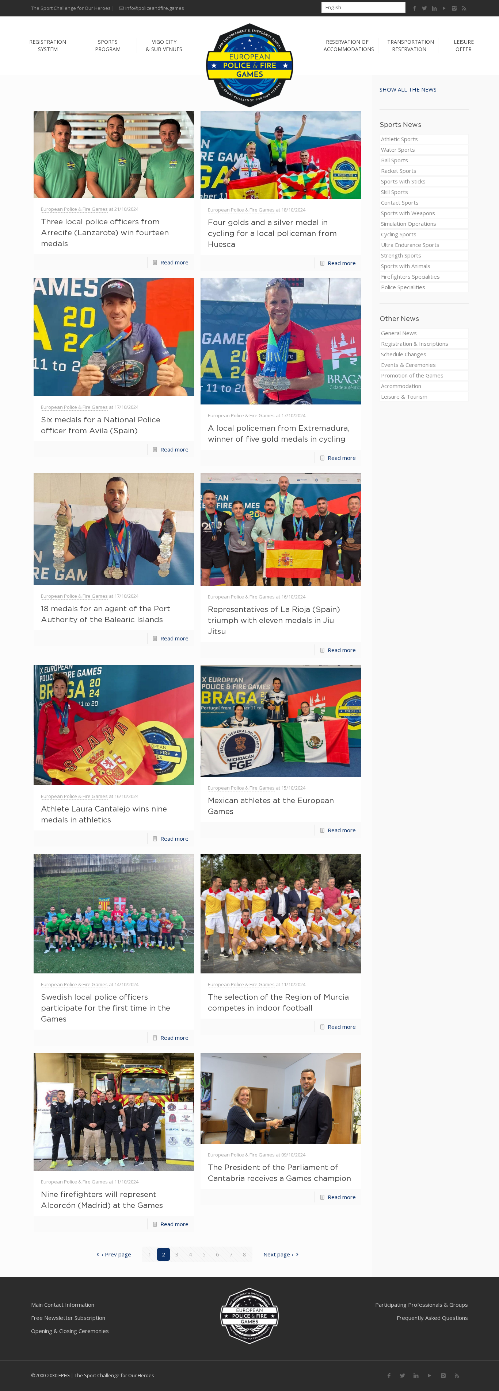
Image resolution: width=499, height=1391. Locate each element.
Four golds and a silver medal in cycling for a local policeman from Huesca (272, 233)
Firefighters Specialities (410, 276)
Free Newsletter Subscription (68, 1317)
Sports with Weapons (408, 213)
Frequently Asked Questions (432, 1317)
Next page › (278, 1254)
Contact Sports (400, 202)
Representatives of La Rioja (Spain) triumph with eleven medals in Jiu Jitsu (274, 620)
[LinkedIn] (434, 8)
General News (399, 333)
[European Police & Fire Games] (249, 65)
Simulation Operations (408, 223)
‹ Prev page (116, 1254)
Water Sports (398, 149)
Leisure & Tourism (404, 396)
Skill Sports (394, 191)
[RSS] (464, 8)
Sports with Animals (405, 266)
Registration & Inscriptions (414, 343)
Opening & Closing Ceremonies (70, 1330)
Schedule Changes (403, 354)
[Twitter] (424, 8)
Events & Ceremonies (408, 364)
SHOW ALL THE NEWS (408, 89)
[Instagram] (454, 8)
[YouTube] (444, 8)
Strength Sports (401, 255)
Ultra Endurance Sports (410, 244)
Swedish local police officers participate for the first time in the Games (105, 1008)
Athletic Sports (399, 139)
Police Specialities (403, 287)
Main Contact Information (62, 1304)
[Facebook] (415, 8)
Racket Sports (398, 170)
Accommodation (401, 386)
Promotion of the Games (412, 375)
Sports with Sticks (403, 181)
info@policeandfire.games (154, 8)
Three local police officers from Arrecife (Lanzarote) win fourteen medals (105, 232)
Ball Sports (394, 160)
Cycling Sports (398, 234)
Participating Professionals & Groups (421, 1304)
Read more (174, 262)
